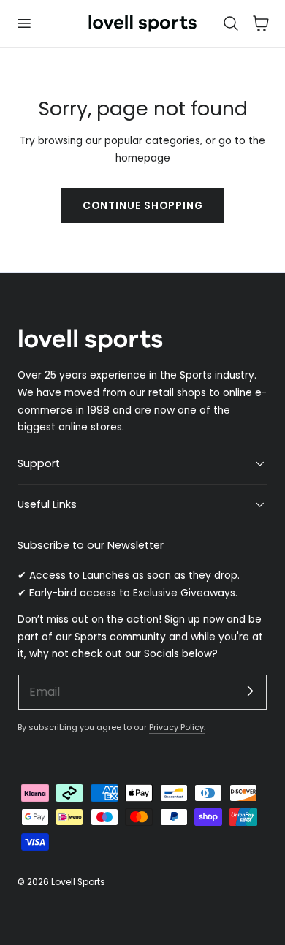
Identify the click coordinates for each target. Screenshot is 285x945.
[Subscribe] (249, 691)
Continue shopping (143, 206)
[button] (23, 23)
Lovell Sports (78, 882)
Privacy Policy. (177, 727)
